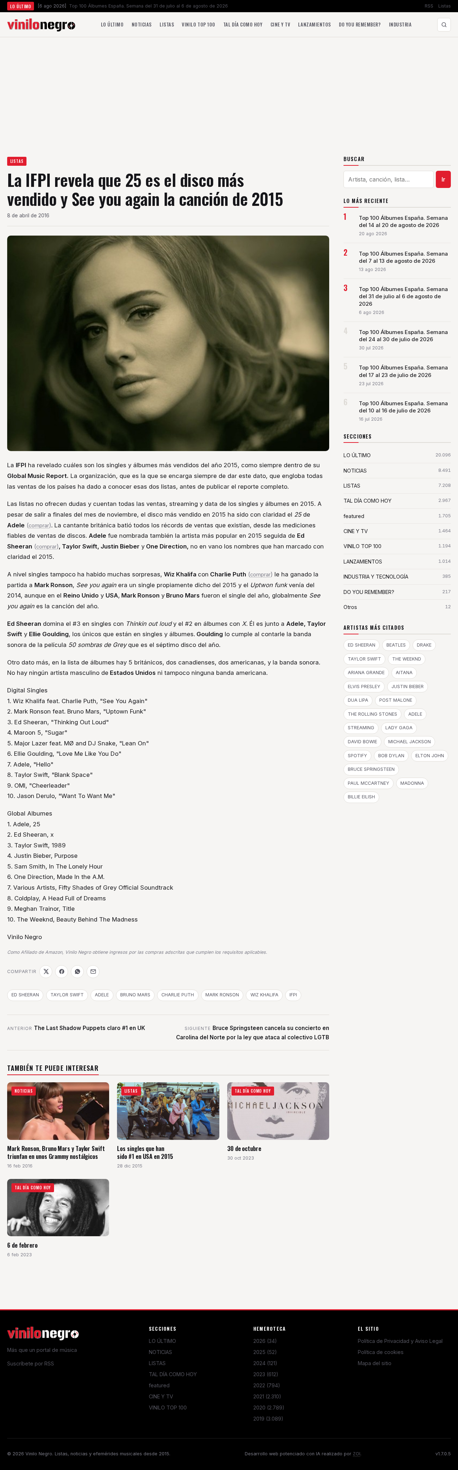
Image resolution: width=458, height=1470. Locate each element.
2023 (265, 1374)
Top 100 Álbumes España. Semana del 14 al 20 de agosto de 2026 (403, 221)
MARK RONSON (222, 994)
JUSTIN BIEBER (407, 686)
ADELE (102, 994)
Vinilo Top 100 (198, 24)
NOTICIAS (160, 1352)
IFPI (293, 994)
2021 (267, 1396)
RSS (429, 6)
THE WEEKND (406, 659)
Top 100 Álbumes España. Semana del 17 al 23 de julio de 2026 (403, 371)
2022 (266, 1385)
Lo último (112, 24)
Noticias (142, 24)
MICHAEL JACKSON (409, 741)
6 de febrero (22, 1245)
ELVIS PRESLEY (364, 686)
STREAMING (361, 727)
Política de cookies (381, 1352)
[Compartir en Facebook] (61, 971)
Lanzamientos (314, 24)
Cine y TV (281, 24)
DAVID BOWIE (362, 741)
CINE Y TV (161, 1396)
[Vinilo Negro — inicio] (41, 25)
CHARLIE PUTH (177, 994)
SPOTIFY (357, 755)
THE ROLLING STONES (372, 714)
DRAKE (424, 645)
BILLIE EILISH (361, 796)
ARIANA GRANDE (366, 672)
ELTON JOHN (429, 755)
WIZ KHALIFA (264, 994)
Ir (443, 179)
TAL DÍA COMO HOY (173, 1374)
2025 (265, 1352)
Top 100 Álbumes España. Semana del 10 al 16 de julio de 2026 (403, 407)
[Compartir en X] (45, 971)
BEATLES (396, 645)
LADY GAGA (399, 727)
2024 (265, 1363)
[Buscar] (444, 25)
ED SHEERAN (25, 994)
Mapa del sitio (374, 1363)
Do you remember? (360, 24)
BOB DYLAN (391, 755)
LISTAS (17, 161)
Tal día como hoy (242, 24)
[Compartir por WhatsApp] (77, 971)
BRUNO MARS (135, 994)
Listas (444, 6)
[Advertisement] (229, 91)
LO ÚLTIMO (162, 1341)
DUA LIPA (358, 700)
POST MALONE (395, 700)
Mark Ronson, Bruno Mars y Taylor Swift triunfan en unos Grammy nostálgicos (56, 1152)
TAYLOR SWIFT (67, 994)
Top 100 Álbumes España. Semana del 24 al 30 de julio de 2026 (403, 336)
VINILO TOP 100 (168, 1407)
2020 (268, 1407)
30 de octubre (244, 1148)
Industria (400, 24)
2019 (268, 1419)
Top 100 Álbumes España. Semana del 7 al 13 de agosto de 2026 (403, 257)
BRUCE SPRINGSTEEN (371, 769)
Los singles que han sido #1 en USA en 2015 (145, 1152)
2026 (265, 1341)
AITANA (404, 672)
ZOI (356, 1453)
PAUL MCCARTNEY (368, 783)
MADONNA (412, 783)
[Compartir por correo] (93, 971)
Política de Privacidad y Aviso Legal (400, 1341)
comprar (39, 525)
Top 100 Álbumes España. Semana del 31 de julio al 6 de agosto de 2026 (403, 296)
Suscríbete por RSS (30, 1363)
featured (159, 1385)
